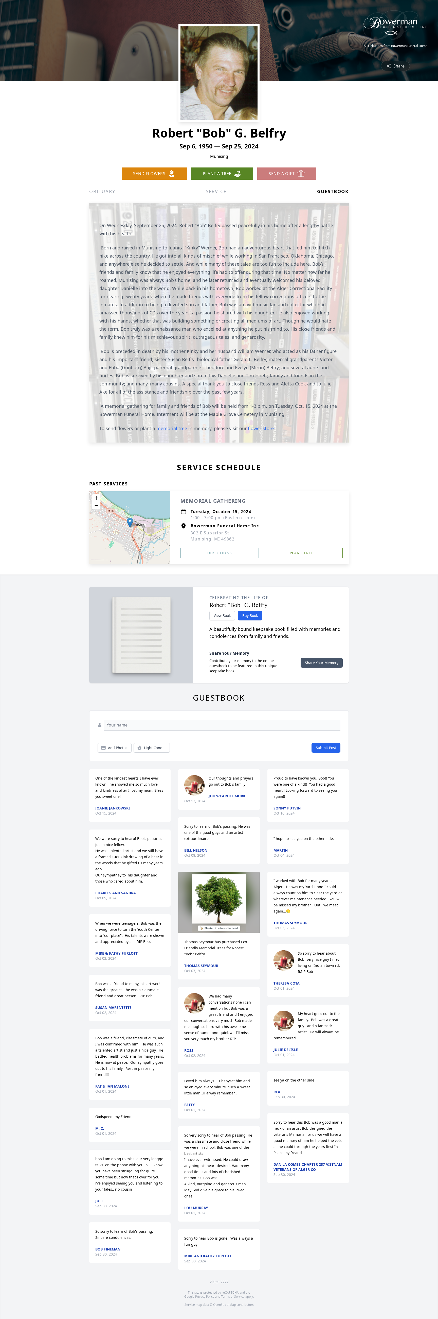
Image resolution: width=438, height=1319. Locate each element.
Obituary (102, 191)
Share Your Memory (321, 662)
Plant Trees (303, 552)
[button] (130, 522)
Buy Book (250, 615)
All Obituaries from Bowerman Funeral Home (395, 46)
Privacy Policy (204, 1296)
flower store (261, 428)
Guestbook (333, 191)
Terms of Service (233, 1296)
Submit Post (326, 747)
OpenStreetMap (224, 1305)
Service (216, 191)
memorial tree (171, 428)
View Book (222, 615)
